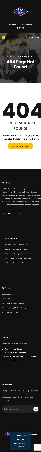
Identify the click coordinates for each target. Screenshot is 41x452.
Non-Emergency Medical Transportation (17, 308)
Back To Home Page (20, 146)
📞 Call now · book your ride (20, 437)
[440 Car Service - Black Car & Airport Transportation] (20, 12)
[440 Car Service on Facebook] (17, 28)
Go (36, 409)
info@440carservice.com (21, 25)
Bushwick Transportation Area (16, 245)
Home (10, 56)
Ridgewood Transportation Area (17, 254)
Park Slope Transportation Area (17, 263)
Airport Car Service (9, 299)
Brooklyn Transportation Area (16, 249)
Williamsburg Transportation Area (18, 258)
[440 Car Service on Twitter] (23, 28)
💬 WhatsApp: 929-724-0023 (20, 445)
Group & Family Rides (10, 312)
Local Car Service (8, 294)
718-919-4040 (15, 353)
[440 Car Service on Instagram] (20, 28)
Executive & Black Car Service (13, 303)
